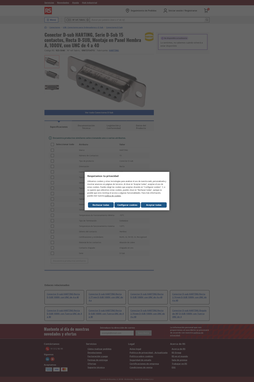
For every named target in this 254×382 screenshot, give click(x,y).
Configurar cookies (127, 205)
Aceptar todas (153, 205)
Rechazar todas (101, 205)
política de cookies (113, 196)
